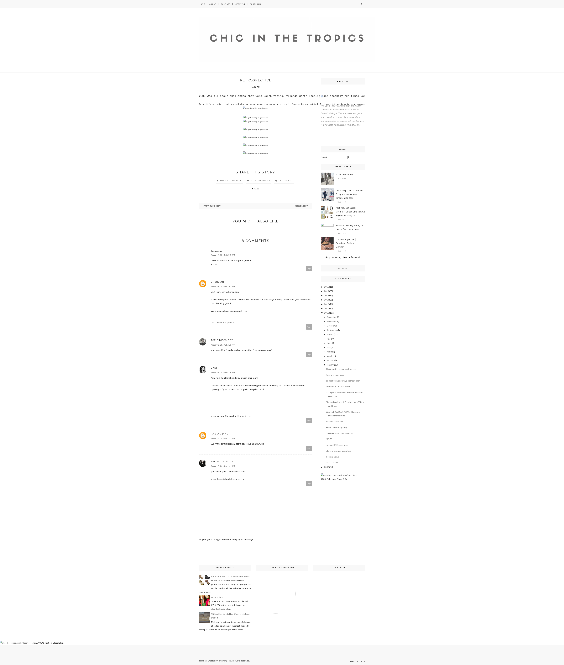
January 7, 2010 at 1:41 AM (223, 438)
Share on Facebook (231, 181)
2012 (326, 304)
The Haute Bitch (222, 461)
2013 (326, 299)
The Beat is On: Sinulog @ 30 (339, 433)
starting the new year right (338, 451)
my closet (343, 257)
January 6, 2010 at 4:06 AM (223, 372)
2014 (326, 295)
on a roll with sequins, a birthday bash (343, 380)
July (328, 338)
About (212, 4)
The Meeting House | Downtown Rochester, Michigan (346, 243)
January (330, 364)
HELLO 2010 (332, 462)
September (332, 330)
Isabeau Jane (219, 433)
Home (202, 4)
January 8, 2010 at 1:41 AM (223, 466)
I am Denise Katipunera (222, 322)
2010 (326, 313)
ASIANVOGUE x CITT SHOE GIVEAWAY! (230, 576)
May (328, 347)
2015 (326, 291)
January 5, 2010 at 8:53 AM (223, 286)
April (329, 351)
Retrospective (332, 456)
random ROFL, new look (337, 445)
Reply (309, 269)
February (331, 360)
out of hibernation (344, 174)
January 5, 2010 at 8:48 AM (223, 255)
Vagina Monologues (335, 375)
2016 (326, 287)
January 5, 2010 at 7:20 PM (223, 345)
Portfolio (256, 4)
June (329, 343)
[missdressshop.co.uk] (331, 475)
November (331, 321)
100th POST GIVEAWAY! (338, 386)
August (330, 334)
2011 (326, 308)
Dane (214, 367)
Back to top (356, 661)
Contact (226, 4)
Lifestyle (240, 4)
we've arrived (217, 597)
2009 (326, 467)
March (329, 356)
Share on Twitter (260, 181)
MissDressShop (350, 475)
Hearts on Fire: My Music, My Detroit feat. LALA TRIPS (349, 227)
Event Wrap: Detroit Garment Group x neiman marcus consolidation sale (349, 194)
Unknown (217, 281)
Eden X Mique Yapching (337, 427)
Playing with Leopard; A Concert (341, 369)
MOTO (329, 439)
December (331, 317)
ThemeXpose (225, 660)
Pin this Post (286, 181)
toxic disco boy (222, 340)
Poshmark (355, 257)
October (331, 325)
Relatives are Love (334, 421)
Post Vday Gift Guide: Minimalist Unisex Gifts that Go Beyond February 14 (350, 211)
